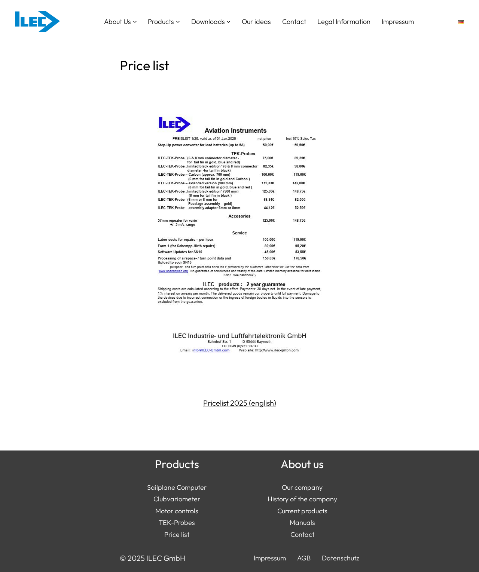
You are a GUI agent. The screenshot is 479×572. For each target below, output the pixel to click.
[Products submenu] (178, 21)
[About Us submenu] (135, 21)
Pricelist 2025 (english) (239, 403)
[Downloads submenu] (228, 21)
